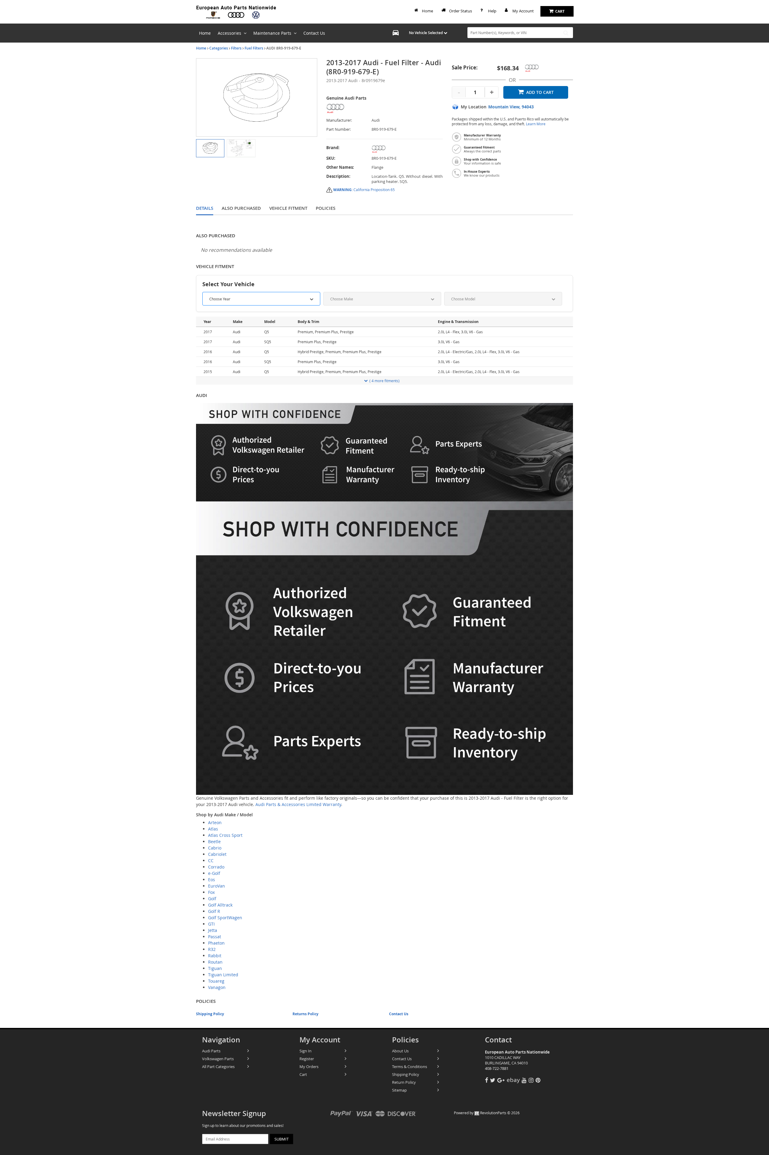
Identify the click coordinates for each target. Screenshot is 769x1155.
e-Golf (214, 873)
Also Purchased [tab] (241, 208)
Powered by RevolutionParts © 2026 (487, 1112)
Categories (218, 48)
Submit (281, 1139)
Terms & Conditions (409, 1066)
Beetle (214, 841)
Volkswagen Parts (218, 1058)
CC (211, 860)
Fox (211, 892)
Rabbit (214, 955)
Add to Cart (540, 92)
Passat (214, 936)
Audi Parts (211, 1051)
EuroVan (216, 886)
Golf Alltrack (220, 905)
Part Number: (338, 129)
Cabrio (214, 848)
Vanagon (217, 987)
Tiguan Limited (223, 974)
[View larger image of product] (210, 148)
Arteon (215, 822)
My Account (523, 11)
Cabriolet (217, 854)
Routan (215, 962)
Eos (211, 879)
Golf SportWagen (225, 917)
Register (306, 1058)
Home (427, 11)
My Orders (308, 1066)
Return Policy (404, 1082)
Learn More (536, 124)
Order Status (460, 11)
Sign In (305, 1051)
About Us (400, 1051)
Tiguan (215, 968)
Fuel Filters (254, 48)
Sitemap (399, 1090)
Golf (212, 898)
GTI (211, 924)
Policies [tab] (325, 208)
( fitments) (384, 380)
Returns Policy (305, 1013)
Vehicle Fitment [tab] (288, 208)
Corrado (216, 867)
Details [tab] (204, 208)
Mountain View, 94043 (511, 106)
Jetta (212, 930)
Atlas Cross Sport (225, 835)
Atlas (213, 829)
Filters (236, 48)
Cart (303, 1074)
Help (492, 11)
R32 (212, 949)
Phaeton (216, 943)
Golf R (214, 911)
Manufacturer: (339, 120)
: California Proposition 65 (364, 189)
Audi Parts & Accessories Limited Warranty (298, 804)
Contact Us (398, 1013)
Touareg (216, 981)
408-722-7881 (496, 1068)
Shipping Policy (210, 1013)
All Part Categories (218, 1066)
